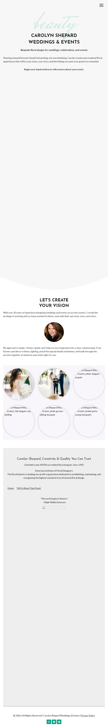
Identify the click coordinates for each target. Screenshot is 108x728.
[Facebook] (54, 722)
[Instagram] (49, 722)
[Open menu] (101, 5)
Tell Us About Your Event (28, 488)
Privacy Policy (88, 715)
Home (11, 488)
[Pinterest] (59, 722)
